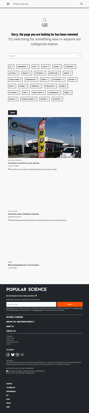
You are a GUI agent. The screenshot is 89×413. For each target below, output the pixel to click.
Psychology (13, 211)
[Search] (79, 56)
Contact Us (11, 331)
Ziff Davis (14, 368)
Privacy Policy (38, 310)
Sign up (70, 304)
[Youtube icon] (22, 354)
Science (9, 384)
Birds (10, 262)
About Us (10, 326)
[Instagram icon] (17, 354)
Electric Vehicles (15, 160)
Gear (8, 399)
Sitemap (8, 344)
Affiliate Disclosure (12, 342)
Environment (11, 391)
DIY (7, 395)
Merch (8, 403)
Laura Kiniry (12, 268)
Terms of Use (78, 308)
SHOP (8, 407)
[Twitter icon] (12, 354)
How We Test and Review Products (20, 321)
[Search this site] (82, 4)
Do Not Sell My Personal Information (20, 373)
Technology (10, 387)
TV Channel (9, 336)
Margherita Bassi (14, 217)
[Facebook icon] (7, 354)
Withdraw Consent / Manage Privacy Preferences (26, 371)
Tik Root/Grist (13, 166)
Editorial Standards (14, 317)
